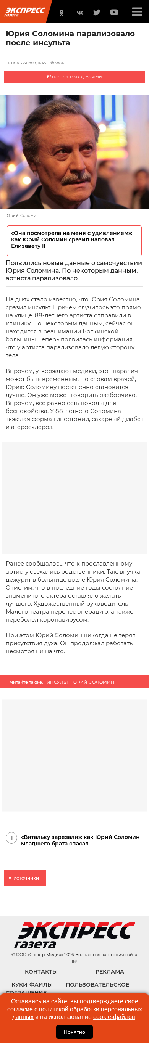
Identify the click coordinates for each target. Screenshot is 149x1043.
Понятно (74, 1032)
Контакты (41, 971)
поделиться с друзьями (76, 77)
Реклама (110, 971)
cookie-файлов (114, 1017)
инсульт (58, 682)
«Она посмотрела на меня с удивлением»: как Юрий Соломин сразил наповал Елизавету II (71, 239)
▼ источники (23, 878)
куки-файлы (32, 984)
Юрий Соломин (93, 682)
